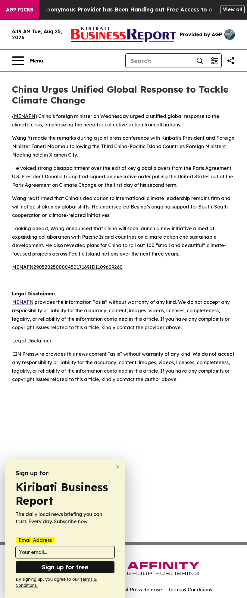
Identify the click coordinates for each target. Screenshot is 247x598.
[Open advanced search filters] (214, 61)
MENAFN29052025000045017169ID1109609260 (67, 267)
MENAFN (24, 116)
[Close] (117, 467)
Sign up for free (65, 567)
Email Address (35, 540)
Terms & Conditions (190, 590)
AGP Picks (19, 10)
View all (232, 9)
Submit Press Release (137, 590)
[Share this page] (231, 61)
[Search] (199, 61)
